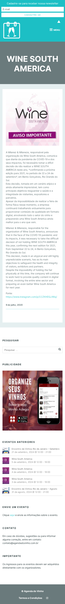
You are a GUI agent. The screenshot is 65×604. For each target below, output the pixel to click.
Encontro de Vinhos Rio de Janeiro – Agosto (34, 489)
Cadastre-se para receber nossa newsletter (32, 3)
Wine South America (22, 459)
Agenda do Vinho (34, 591)
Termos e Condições (30, 598)
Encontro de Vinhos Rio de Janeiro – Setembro (36, 449)
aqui (12, 515)
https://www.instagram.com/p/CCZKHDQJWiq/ (31, 296)
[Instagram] (46, 598)
